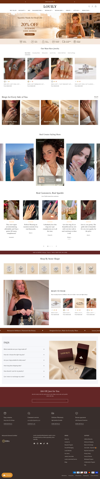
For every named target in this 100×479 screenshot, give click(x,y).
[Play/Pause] (61, 141)
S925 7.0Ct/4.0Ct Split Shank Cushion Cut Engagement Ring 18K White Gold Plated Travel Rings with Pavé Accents (50, 179)
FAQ (85, 465)
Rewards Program (69, 444)
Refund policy (64, 475)
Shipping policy (86, 475)
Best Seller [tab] (27, 53)
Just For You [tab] (53, 53)
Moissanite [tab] (45, 53)
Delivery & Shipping (88, 442)
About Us (67, 439)
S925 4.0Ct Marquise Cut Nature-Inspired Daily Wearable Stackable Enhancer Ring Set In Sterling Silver (37, 84)
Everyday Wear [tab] (36, 53)
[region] (50, 162)
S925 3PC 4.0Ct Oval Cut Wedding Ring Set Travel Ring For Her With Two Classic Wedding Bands (14, 84)
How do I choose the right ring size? (14, 355)
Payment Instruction (89, 450)
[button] (89, 6)
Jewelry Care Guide (69, 456)
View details (8, 423)
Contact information (94, 475)
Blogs (66, 462)
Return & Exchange (88, 444)
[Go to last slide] (25, 1)
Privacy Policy (87, 453)
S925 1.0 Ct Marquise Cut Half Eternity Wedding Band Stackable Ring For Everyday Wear (79, 312)
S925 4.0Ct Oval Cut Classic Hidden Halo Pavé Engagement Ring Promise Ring (85, 84)
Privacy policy (71, 475)
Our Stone (67, 453)
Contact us (31, 423)
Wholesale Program (88, 459)
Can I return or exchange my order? (14, 376)
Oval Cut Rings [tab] (71, 53)
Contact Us (67, 442)
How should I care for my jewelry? (14, 371)
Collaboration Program (89, 462)
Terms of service (78, 475)
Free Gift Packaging (69, 447)
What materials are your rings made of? (15, 349)
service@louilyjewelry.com (34, 420)
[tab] (47, 246)
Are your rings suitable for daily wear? (15, 360)
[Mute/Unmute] (61, 145)
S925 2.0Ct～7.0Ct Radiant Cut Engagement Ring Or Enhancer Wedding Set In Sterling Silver (61, 84)
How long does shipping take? (12, 365)
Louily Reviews (68, 450)
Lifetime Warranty (88, 439)
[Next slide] (74, 1)
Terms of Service (88, 456)
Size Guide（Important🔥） (91, 447)
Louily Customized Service (71, 459)
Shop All (96, 96)
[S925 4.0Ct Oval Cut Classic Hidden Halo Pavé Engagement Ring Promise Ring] (85, 68)
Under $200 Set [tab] (62, 53)
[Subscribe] (66, 400)
